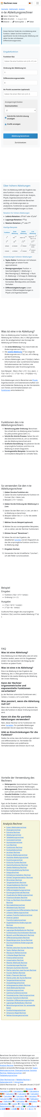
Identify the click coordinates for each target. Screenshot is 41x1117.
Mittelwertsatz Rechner (15, 907)
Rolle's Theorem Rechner (16, 975)
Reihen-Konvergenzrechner (17, 1015)
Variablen (9, 725)
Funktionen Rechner (14, 847)
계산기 (31, 1109)
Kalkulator (34, 1099)
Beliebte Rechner (23, 1079)
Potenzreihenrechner (14, 958)
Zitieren (6, 22)
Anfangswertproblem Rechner (18, 985)
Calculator (10, 1094)
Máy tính (25, 1104)
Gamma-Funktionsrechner (16, 993)
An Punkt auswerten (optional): (16, 89)
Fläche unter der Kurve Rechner (19, 978)
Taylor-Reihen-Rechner (15, 950)
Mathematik (13, 9)
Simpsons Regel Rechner (16, 1013)
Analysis (22, 9)
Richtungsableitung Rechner (17, 870)
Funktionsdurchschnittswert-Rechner (21, 932)
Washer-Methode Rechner (16, 963)
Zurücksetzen (20, 142)
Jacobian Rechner (13, 852)
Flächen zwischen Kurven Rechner (19, 947)
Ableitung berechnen (20, 136)
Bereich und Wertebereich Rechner (20, 935)
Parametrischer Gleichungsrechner (20, 995)
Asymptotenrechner (14, 842)
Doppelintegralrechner (15, 983)
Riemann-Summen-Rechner (17, 968)
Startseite (4, 9)
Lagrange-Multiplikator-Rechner (19, 1003)
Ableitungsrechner (13, 835)
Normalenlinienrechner (15, 905)
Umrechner (18, 1082)
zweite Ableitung (15, 352)
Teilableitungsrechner (15, 837)
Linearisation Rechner (15, 960)
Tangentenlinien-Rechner (16, 882)
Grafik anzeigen (13, 124)
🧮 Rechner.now (9, 3)
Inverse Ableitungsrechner (17, 855)
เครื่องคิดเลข (32, 1106)
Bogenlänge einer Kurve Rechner (19, 940)
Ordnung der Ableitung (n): (14, 68)
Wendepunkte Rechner (15, 927)
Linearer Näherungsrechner (17, 912)
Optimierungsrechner (15, 990)
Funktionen (5, 390)
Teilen (31, 22)
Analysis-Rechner (7, 1065)
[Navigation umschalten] (37, 3)
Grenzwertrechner (13, 840)
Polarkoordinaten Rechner (17, 897)
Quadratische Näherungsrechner (19, 895)
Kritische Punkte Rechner (16, 862)
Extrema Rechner (13, 832)
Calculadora (18, 1091)
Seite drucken (8, 19)
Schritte (18, 540)
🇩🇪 (30, 3)
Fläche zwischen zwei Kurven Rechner (21, 970)
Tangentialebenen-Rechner (17, 885)
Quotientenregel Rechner (16, 965)
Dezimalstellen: (11, 106)
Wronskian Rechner (14, 880)
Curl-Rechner (11, 845)
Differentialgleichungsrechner (18, 890)
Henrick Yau (13, 16)
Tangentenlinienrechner (16, 980)
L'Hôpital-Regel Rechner (15, 955)
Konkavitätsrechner (14, 850)
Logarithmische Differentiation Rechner (22, 910)
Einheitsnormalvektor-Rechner (18, 875)
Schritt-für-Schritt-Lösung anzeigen (18, 117)
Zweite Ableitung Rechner (16, 867)
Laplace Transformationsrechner (19, 915)
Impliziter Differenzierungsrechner (20, 1000)
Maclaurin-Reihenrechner (16, 952)
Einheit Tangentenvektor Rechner (19, 877)
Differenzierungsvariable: (14, 78)
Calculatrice (4, 1099)
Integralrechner (12, 872)
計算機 (2, 1109)
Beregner (29, 1089)
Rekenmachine (6, 1106)
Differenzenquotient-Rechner (18, 937)
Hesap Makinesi (20, 1099)
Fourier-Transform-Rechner (17, 998)
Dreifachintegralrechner (16, 1010)
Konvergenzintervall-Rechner (18, 892)
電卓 (22, 1109)
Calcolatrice (4, 1091)
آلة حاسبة (19, 1106)
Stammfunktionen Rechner (17, 865)
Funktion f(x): (9, 57)
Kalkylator (4, 1104)
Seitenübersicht (6, 1082)
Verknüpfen (19, 22)
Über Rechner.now (7, 1079)
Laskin (14, 1104)
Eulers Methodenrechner (16, 827)
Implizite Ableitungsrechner (17, 857)
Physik (35, 380)
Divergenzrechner (13, 830)
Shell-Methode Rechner (15, 988)
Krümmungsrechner (14, 860)
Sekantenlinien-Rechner (15, 887)
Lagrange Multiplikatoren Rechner (20, 930)
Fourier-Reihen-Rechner (15, 973)
